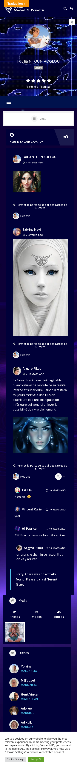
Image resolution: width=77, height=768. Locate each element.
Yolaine (26, 666)
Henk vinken (30, 694)
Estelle (27, 490)
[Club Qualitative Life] (24, 8)
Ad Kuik (26, 722)
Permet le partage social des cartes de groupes (42, 206)
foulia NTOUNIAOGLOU (39, 157)
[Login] (71, 8)
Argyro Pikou (32, 368)
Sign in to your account (26, 142)
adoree (26, 708)
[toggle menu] (9, 102)
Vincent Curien (33, 509)
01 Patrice (29, 528)
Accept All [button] (35, 759)
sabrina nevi (32, 229)
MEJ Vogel (28, 680)
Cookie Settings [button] (15, 759)
